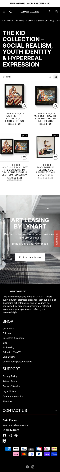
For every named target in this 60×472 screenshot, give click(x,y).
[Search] (10, 11)
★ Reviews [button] (57, 239)
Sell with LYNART (12, 352)
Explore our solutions (30, 257)
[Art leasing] (30, 239)
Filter (8, 76)
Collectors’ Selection (37, 20)
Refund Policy (10, 381)
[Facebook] (27, 467)
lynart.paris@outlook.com (16, 425)
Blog (52, 20)
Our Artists (7, 20)
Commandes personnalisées (17, 361)
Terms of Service (11, 386)
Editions (20, 20)
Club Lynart (9, 356)
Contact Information (13, 396)
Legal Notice (9, 391)
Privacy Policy (10, 376)
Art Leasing (8, 347)
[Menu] (3, 11)
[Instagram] (33, 467)
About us (7, 401)
